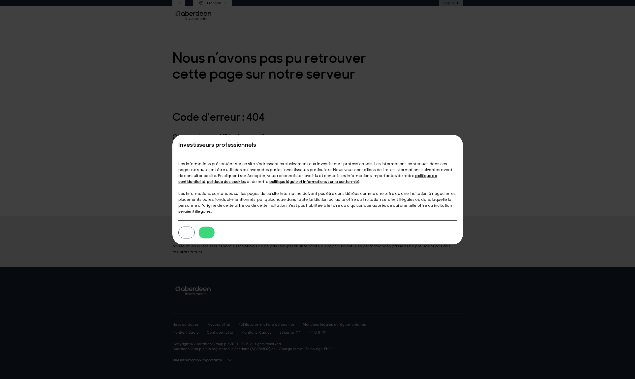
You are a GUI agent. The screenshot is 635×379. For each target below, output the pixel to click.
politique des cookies (226, 181)
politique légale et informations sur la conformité (314, 181)
